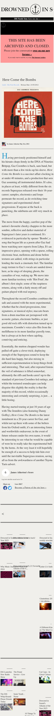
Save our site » (27, 18)
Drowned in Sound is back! (24, 538)
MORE (47, 651)
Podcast (48, 25)
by (13, 144)
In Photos (31, 25)
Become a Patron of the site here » (30, 487)
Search (49, 31)
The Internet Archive (38, 57)
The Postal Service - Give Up (19, 674)
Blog (40, 25)
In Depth (21, 25)
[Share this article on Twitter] (10, 488)
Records (11, 25)
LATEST (4, 527)
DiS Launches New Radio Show (6, 674)
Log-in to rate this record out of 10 (12, 479)
